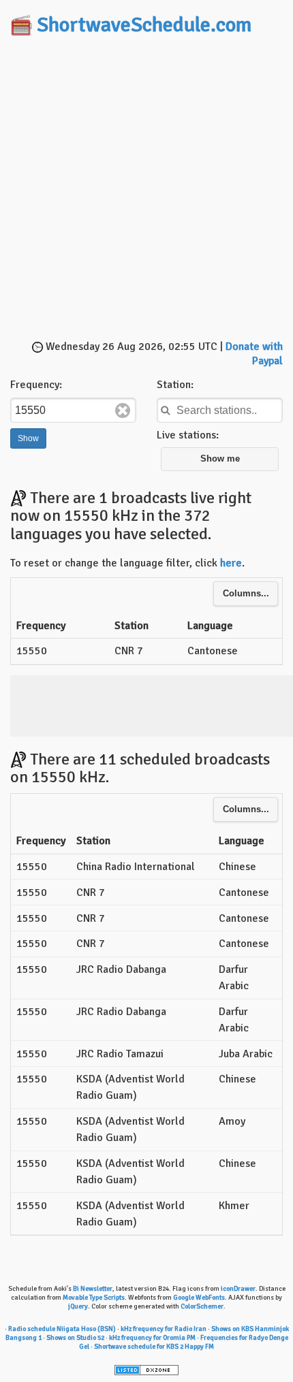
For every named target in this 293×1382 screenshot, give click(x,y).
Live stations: (188, 435)
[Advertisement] (146, 189)
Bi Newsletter (92, 1289)
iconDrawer (238, 1289)
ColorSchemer (202, 1306)
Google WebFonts (199, 1297)
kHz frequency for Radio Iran (163, 1329)
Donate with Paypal (254, 354)
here (231, 563)
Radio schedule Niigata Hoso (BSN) (62, 1329)
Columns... (246, 593)
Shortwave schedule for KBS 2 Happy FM (154, 1347)
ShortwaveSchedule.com (144, 24)
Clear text (122, 410)
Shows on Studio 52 (75, 1338)
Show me (220, 459)
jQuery (78, 1306)
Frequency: (36, 384)
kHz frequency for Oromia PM (152, 1338)
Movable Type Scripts (94, 1297)
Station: (175, 384)
